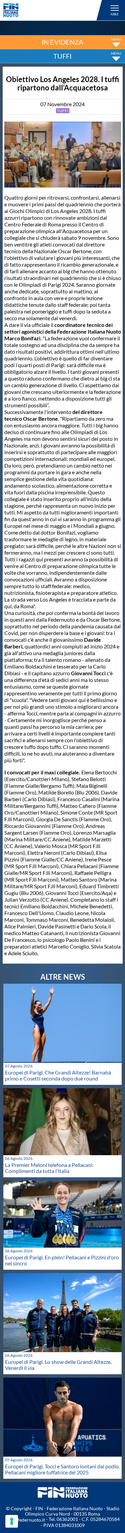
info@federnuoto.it (25, 1520)
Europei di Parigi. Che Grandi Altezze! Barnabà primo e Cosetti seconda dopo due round (58, 1075)
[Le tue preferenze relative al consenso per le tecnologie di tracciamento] (11, 1521)
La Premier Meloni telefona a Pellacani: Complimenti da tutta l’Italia (49, 1168)
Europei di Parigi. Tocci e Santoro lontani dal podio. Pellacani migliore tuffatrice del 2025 (62, 1469)
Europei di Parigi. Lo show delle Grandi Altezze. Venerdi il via (58, 1364)
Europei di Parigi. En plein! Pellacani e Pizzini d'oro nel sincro (62, 1260)
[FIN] (53, 10)
